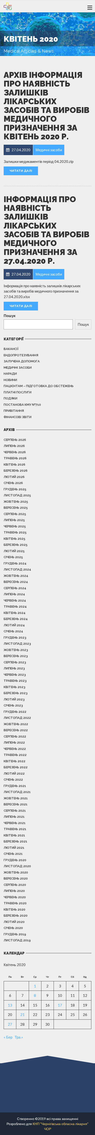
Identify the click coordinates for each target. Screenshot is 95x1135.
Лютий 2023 (14, 699)
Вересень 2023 (16, 656)
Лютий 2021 (14, 847)
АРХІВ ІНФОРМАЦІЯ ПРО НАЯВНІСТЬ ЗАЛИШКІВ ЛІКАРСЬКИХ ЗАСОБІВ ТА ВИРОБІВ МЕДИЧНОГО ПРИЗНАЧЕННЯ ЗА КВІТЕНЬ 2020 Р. (46, 105)
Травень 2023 (15, 681)
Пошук (10, 315)
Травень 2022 (15, 755)
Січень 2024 (13, 631)
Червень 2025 (15, 526)
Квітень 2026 (14, 464)
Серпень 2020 (15, 885)
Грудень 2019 (15, 934)
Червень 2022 (15, 749)
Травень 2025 (15, 532)
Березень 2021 (15, 841)
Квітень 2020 (14, 909)
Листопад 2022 (17, 718)
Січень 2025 (13, 557)
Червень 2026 (15, 452)
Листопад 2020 (17, 866)
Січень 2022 (13, 779)
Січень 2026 (13, 483)
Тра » (19, 1037)
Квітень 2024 (15, 613)
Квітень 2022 (14, 761)
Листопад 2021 (17, 792)
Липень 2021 (14, 816)
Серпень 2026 (15, 440)
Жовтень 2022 (16, 724)
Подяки (10, 398)
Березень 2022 (16, 767)
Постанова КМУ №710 (22, 404)
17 (60, 1005)
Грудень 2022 (15, 712)
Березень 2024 (16, 619)
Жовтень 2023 (16, 650)
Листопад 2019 (17, 940)
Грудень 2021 (15, 786)
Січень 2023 (13, 705)
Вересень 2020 (16, 878)
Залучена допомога (22, 361)
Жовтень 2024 (16, 576)
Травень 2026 (15, 458)
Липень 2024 (14, 594)
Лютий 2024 (14, 625)
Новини (10, 380)
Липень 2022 (14, 742)
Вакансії (11, 349)
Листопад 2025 (17, 495)
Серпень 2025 (15, 514)
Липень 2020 (14, 891)
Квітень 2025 (14, 538)
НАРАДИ (10, 373)
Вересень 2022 (16, 730)
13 (10, 1005)
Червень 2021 (15, 823)
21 (22, 1014)
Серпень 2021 (15, 810)
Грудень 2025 (15, 489)
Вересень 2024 (16, 582)
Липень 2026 (14, 446)
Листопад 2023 (17, 643)
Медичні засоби (18, 367)
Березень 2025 (16, 545)
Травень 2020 (15, 903)
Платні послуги (17, 392)
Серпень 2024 (15, 588)
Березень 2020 (16, 915)
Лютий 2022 (14, 773)
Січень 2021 (13, 854)
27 (10, 1024)
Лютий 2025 (14, 551)
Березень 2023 (16, 693)
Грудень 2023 (15, 637)
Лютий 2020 (14, 922)
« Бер (8, 1037)
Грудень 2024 (15, 563)
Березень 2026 (16, 470)
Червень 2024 (15, 600)
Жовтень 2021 (16, 798)
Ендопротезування (21, 355)
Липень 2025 (14, 520)
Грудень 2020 (15, 860)
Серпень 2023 (15, 662)
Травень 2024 (15, 606)
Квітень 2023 (14, 687)
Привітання (14, 411)
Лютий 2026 (14, 477)
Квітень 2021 (14, 835)
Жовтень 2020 (16, 872)
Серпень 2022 (15, 736)
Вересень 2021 (16, 804)
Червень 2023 (15, 674)
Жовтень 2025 (16, 501)
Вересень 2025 (16, 507)
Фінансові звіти (17, 417)
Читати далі (21, 171)
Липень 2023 (14, 668)
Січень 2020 (13, 928)
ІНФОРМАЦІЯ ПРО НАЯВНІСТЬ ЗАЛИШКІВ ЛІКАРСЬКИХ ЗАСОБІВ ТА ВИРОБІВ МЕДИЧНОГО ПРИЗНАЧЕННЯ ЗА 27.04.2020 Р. (46, 230)
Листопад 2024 (17, 569)
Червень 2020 (15, 897)
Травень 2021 (15, 829)
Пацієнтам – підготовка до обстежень (39, 386)
